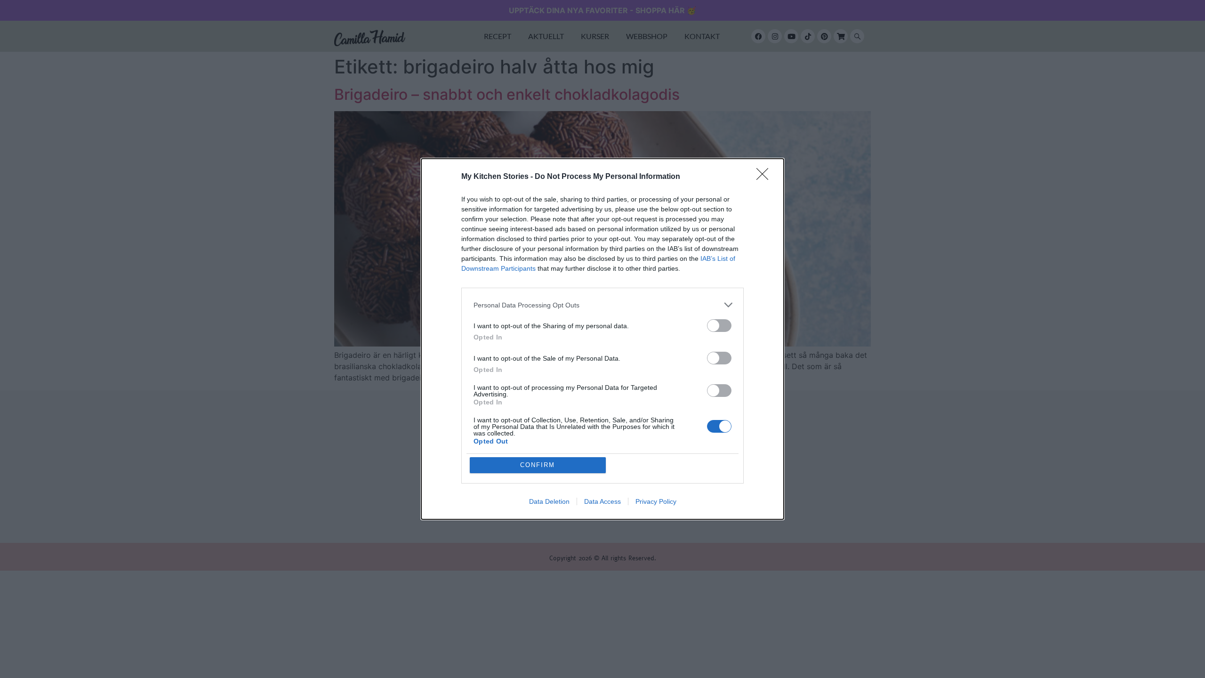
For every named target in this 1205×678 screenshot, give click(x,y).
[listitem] (602, 305)
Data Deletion (549, 501)
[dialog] (602, 339)
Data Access (602, 501)
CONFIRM (537, 464)
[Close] (765, 177)
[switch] (719, 325)
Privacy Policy (655, 501)
